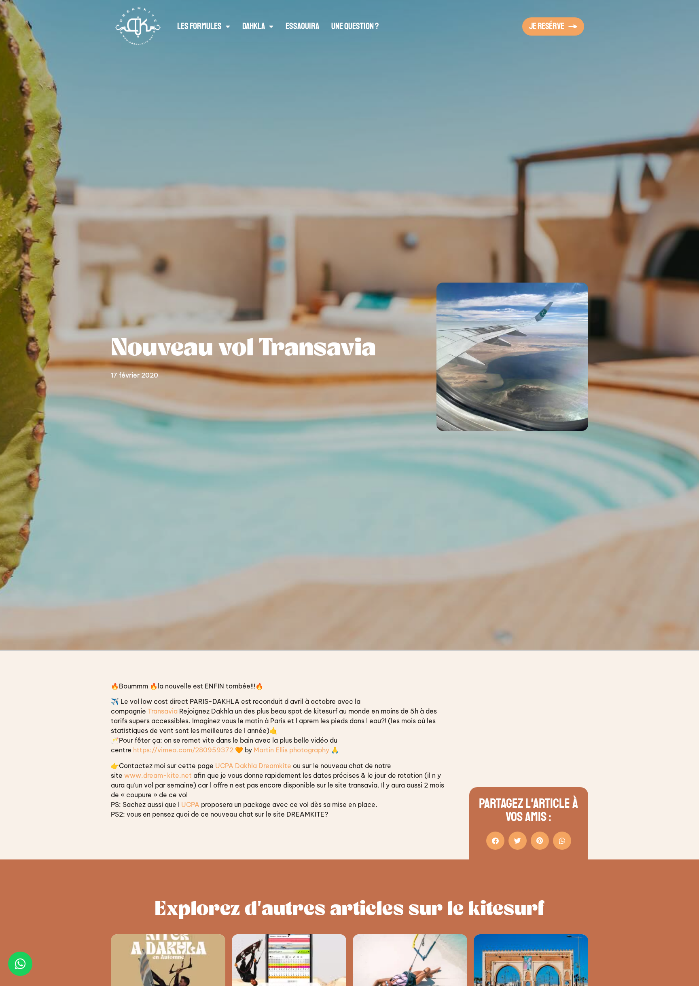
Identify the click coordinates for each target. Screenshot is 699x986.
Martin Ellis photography (291, 750)
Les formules (199, 26)
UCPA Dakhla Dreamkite (253, 766)
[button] (495, 841)
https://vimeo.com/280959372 (183, 750)
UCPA (190, 804)
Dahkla (253, 26)
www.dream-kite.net (158, 775)
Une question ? (355, 26)
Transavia (163, 711)
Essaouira (302, 26)
